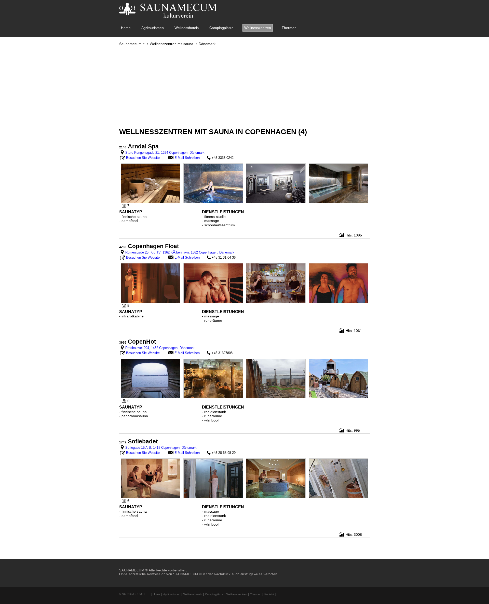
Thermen (289, 28)
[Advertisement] (244, 86)
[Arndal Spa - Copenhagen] (150, 183)
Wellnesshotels (186, 28)
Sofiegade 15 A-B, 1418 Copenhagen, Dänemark (161, 448)
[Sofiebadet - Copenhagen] (150, 478)
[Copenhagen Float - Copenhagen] (150, 283)
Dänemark (207, 44)
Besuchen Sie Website (143, 158)
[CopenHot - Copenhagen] (150, 378)
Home (126, 28)
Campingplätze (221, 28)
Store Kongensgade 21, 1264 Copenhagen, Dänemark (165, 152)
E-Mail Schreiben (187, 158)
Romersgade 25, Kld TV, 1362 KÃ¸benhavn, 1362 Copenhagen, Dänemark (179, 252)
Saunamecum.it (131, 44)
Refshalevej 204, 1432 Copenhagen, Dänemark (160, 348)
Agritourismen (152, 28)
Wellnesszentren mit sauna (171, 44)
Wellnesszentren (257, 28)
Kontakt (269, 594)
